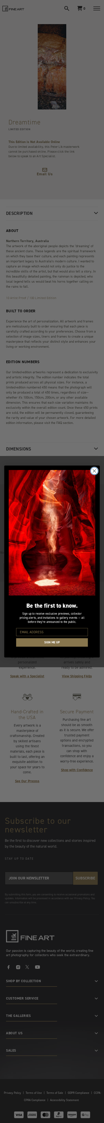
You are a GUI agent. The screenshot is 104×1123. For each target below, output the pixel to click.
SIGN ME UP (52, 642)
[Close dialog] (94, 471)
